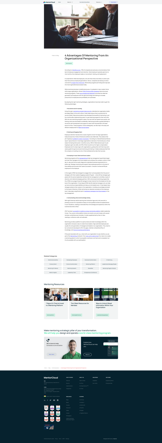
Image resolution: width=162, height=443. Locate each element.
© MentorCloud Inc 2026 (49, 438)
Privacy (56, 438)
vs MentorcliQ (82, 405)
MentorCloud (74, 236)
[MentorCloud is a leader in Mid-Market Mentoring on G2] (58, 413)
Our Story (81, 383)
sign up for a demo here (92, 236)
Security (68, 383)
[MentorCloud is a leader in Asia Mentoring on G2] (52, 407)
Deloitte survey (77, 70)
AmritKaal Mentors (83, 386)
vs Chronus (81, 399)
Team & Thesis (82, 380)
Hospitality (95, 380)
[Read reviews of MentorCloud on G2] (49, 426)
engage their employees (77, 82)
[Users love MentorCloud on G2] (46, 407)
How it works (69, 377)
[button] (70, 2)
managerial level (83, 158)
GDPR (63, 438)
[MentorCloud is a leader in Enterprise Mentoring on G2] (58, 407)
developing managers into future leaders (95, 191)
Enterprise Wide (109, 383)
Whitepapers (68, 415)
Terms (60, 438)
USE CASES (108, 377)
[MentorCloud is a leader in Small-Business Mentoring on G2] (46, 419)
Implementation (69, 386)
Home (59, 2)
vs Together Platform (83, 413)
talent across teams (84, 127)
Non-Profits (95, 383)
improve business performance (81, 230)
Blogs (67, 399)
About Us (88, 354)
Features (68, 380)
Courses (68, 405)
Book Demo (51, 354)
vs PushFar (81, 407)
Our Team (81, 388)
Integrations (68, 388)
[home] (49, 2)
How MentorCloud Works (85, 2)
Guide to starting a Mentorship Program (70, 419)
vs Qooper (81, 410)
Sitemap (67, 438)
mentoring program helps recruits (82, 111)
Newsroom (68, 407)
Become (115, 438)
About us (81, 377)
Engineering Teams (109, 380)
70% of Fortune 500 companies (91, 91)
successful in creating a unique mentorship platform (86, 211)
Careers (67, 413)
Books (67, 402)
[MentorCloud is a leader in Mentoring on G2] (52, 413)
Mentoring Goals (69, 63)
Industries (95, 377)
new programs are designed (87, 93)
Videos (67, 410)
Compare (81, 396)
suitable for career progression (81, 139)
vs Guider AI (81, 402)
